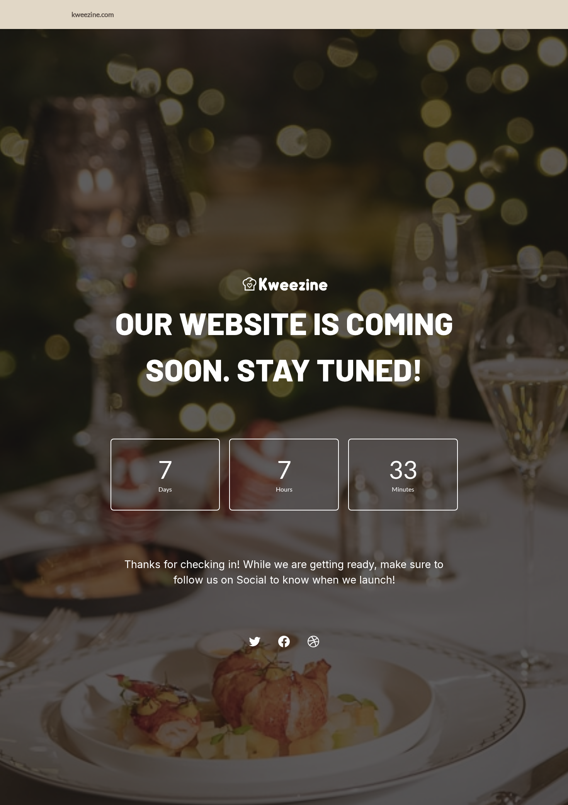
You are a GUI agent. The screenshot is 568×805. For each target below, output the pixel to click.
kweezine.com (92, 14)
